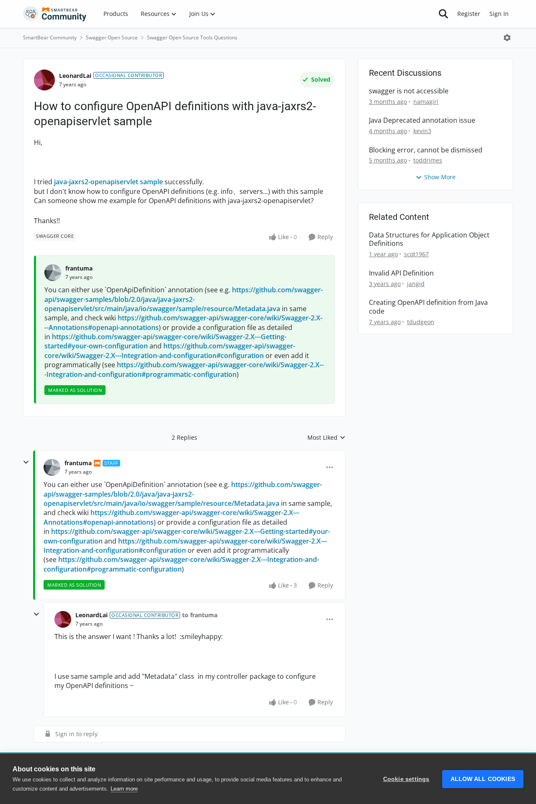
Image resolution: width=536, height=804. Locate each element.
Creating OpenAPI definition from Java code (428, 307)
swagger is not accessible (408, 91)
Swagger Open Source (112, 37)
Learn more (124, 789)
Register (468, 14)
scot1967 (416, 254)
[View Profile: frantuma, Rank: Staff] (52, 467)
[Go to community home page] (55, 13)
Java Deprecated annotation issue (422, 120)
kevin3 (422, 131)
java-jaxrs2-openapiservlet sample (108, 181)
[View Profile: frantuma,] (52, 272)
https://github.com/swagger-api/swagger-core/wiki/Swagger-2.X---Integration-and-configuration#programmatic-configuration (184, 369)
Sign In (499, 14)
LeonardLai (75, 76)
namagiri (425, 102)
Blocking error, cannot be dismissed (425, 150)
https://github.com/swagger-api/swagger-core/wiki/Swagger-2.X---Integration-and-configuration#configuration (169, 350)
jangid (416, 284)
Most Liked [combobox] (326, 437)
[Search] (443, 14)
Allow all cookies (483, 779)
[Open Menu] (507, 38)
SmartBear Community (50, 37)
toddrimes (427, 160)
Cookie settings (406, 779)
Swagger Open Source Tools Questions (192, 37)
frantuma (79, 268)
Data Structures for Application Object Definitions (429, 239)
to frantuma (199, 615)
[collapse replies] (26, 462)
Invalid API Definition (401, 273)
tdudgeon (420, 322)
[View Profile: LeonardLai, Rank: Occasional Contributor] (44, 80)
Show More (440, 177)
